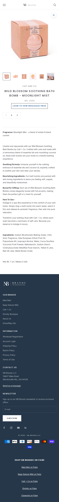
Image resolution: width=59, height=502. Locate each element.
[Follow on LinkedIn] (25, 427)
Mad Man (7, 300)
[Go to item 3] (24, 76)
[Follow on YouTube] (18, 427)
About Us (7, 318)
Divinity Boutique (10, 314)
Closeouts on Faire (29, 495)
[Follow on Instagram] (11, 427)
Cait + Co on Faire (30, 481)
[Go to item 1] (6, 76)
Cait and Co (29, 86)
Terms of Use (9, 359)
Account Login (9, 341)
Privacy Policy (9, 355)
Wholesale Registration (13, 336)
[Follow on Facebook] (4, 427)
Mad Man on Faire (30, 467)
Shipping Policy (10, 346)
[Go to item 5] (42, 76)
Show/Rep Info (9, 323)
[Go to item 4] (33, 76)
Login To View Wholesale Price (29, 106)
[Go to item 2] (15, 76)
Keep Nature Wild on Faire (29, 474)
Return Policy (9, 350)
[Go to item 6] (50, 76)
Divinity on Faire (29, 488)
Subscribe (12, 418)
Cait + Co (7, 309)
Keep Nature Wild (10, 305)
